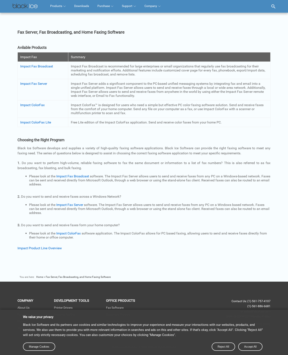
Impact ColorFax (32, 105)
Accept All (250, 346)
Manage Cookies (39, 346)
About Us (23, 307)
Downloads (81, 6)
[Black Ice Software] (25, 6)
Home (39, 277)
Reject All (223, 346)
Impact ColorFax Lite (35, 122)
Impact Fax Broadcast (36, 66)
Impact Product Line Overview (39, 248)
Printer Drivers (63, 307)
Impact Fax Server (33, 84)
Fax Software (115, 307)
